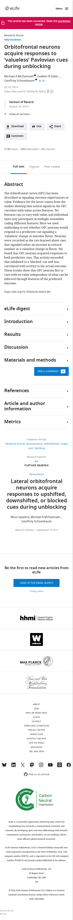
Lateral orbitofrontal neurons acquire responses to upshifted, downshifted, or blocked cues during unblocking (36, 495)
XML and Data (36, 751)
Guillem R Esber (47, 76)
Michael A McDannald (18, 76)
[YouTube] (50, 766)
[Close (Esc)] (1, 910)
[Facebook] (68, 766)
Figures (34, 167)
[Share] (5, 910)
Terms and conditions (36, 725)
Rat (36, 461)
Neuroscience (12, 40)
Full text (18, 166)
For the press (36, 742)
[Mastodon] (31, 766)
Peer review (52, 167)
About (36, 704)
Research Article (14, 35)
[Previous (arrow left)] (1, 913)
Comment (18, 137)
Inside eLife (36, 734)
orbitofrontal (51, 444)
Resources (37, 747)
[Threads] (59, 766)
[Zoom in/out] (12, 910)
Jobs (36, 708)
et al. (42, 81)
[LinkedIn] (13, 766)
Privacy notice (36, 591)
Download (17, 126)
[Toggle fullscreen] (8, 910)
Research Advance (24, 530)
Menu (59, 9)
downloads (30, 149)
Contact (36, 721)
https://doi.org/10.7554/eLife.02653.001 (27, 292)
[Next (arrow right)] (5, 913)
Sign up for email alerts (36, 583)
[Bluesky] (4, 766)
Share (57, 126)
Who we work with (36, 712)
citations (48, 149)
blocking (40, 448)
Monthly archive (36, 738)
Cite (38, 126)
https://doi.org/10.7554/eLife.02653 (25, 91)
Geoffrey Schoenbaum (19, 81)
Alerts (36, 717)
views (11, 149)
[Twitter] (22, 766)
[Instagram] (41, 766)
